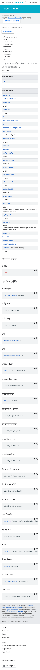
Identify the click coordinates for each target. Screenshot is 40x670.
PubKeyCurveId (8, 196)
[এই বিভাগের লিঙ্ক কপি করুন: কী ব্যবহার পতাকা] (20, 424)
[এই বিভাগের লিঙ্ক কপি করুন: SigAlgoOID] (15, 529)
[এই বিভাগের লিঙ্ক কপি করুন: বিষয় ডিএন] (14, 560)
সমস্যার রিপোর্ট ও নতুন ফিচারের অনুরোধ (14, 645)
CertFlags (6, 102)
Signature (6, 222)
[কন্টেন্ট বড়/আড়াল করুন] (16, 37)
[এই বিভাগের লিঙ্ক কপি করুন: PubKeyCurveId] (18, 499)
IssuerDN (5, 146)
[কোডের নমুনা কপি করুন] (37, 270)
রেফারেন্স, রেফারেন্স (10, 9)
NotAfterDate (7, 167)
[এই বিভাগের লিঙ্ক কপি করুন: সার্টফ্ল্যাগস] (13, 304)
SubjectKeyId (7, 241)
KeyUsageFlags (8, 160)
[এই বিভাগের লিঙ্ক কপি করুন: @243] (9, 266)
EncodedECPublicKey (10, 120)
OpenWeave (5, 27)
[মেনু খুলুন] (3, 2)
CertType (6, 110)
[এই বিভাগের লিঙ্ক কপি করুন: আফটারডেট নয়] (18, 439)
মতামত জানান (7, 31)
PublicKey (6, 203)
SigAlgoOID (6, 215)
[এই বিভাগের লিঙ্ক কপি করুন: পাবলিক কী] (14, 514)
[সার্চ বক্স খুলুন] (25, 2)
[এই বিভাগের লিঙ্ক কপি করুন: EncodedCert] (16, 364)
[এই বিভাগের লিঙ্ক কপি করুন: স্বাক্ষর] (9, 545)
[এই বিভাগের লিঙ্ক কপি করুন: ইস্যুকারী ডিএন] (17, 394)
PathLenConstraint (9, 182)
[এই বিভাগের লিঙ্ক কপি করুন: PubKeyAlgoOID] (19, 484)
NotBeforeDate (8, 175)
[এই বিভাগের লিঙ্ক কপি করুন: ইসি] (7, 334)
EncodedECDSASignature (11, 128)
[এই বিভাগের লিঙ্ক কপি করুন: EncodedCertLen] (19, 379)
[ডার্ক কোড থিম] (34, 270)
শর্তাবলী (4, 660)
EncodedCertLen (8, 139)
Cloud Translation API (15, 18)
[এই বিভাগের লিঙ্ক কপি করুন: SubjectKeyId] (16, 575)
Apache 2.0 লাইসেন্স (12, 610)
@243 (4, 81)
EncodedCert (7, 131)
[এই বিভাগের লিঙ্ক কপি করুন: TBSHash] (13, 590)
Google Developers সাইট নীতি (14, 612)
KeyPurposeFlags (8, 153)
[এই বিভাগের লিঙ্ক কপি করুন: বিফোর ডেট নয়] (17, 454)
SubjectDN (6, 233)
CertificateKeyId (9, 99)
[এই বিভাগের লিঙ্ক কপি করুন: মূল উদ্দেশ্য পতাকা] (20, 409)
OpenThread (6, 637)
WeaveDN (5, 149)
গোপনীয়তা (12, 660)
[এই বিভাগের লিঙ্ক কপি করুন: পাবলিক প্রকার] (19, 259)
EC (3, 117)
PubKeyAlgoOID (8, 189)
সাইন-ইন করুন (33, 2)
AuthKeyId (6, 95)
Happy (4, 634)
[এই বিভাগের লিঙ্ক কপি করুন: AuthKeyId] (13, 289)
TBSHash (5, 248)
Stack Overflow (6, 652)
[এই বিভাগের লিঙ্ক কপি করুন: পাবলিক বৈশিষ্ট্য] (20, 282)
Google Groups (6, 649)
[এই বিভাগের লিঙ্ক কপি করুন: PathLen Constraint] (21, 469)
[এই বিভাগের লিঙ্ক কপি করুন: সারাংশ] (11, 70)
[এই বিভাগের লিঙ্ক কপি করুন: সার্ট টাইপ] (12, 319)
